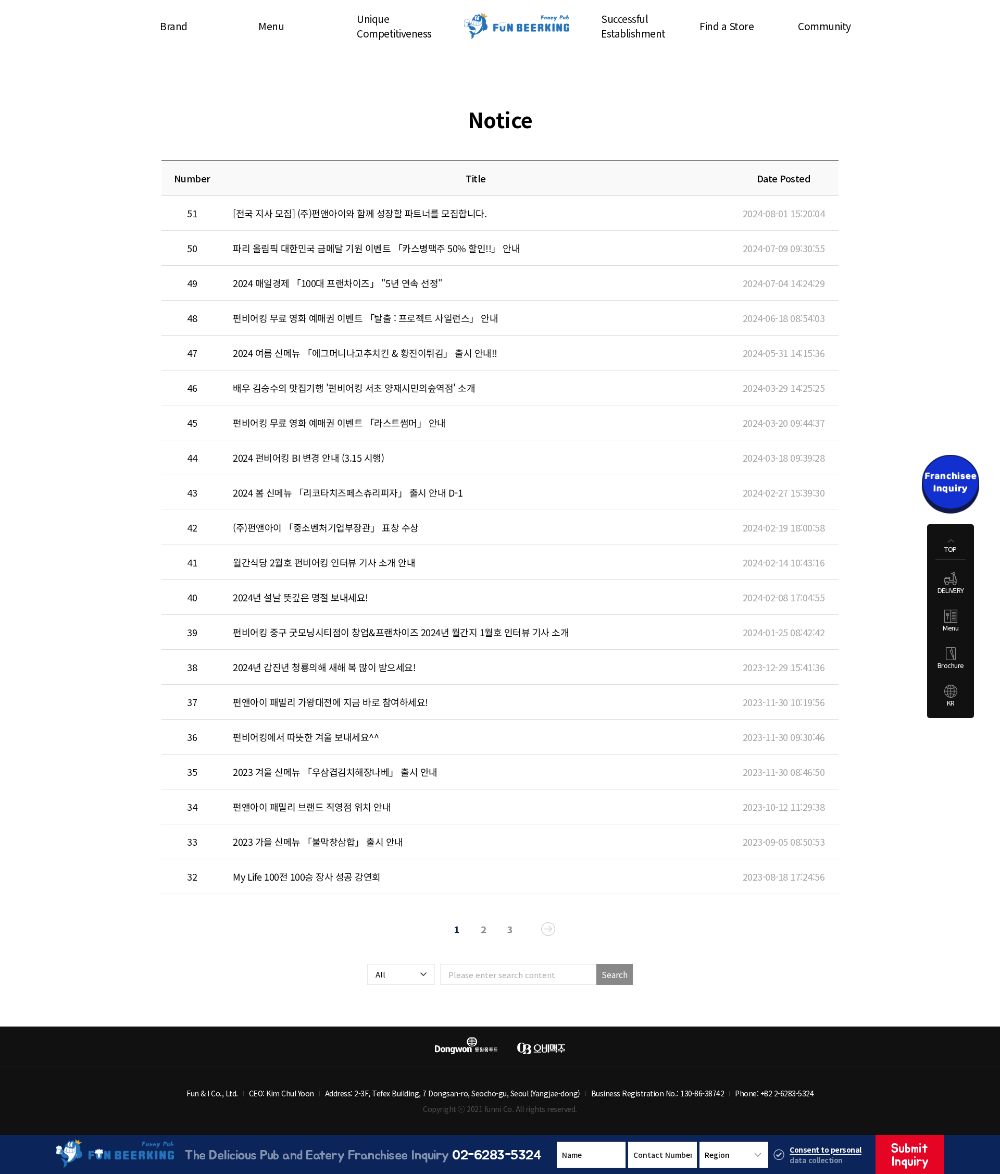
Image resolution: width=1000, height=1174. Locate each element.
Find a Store (726, 26)
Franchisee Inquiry (950, 484)
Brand (174, 26)
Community (824, 26)
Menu (271, 26)
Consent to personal (825, 1149)
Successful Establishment (633, 26)
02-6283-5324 (496, 1154)
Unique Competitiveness (394, 26)
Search (615, 974)
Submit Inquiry (910, 1154)
